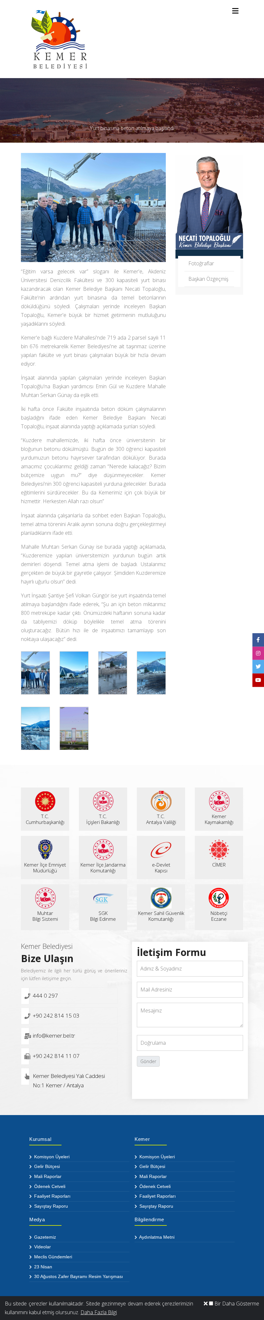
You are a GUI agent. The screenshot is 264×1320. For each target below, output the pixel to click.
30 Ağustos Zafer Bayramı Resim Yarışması (78, 1276)
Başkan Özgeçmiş (208, 278)
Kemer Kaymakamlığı (219, 819)
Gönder (148, 1061)
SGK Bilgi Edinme (103, 916)
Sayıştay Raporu (50, 1206)
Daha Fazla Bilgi (98, 1312)
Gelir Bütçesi (46, 1166)
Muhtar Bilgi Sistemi (45, 916)
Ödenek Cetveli (49, 1186)
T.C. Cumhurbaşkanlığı (45, 819)
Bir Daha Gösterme (236, 1303)
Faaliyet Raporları (52, 1196)
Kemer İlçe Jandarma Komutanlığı (103, 867)
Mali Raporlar (47, 1176)
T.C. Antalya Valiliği (161, 819)
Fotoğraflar (201, 263)
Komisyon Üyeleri (51, 1156)
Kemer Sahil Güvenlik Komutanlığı (161, 916)
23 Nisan (42, 1266)
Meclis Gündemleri (52, 1256)
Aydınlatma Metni (156, 1237)
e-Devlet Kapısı (161, 867)
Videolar (42, 1246)
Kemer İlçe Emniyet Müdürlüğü (45, 867)
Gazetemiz (44, 1237)
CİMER (219, 865)
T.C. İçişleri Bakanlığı (103, 819)
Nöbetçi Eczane (219, 916)
